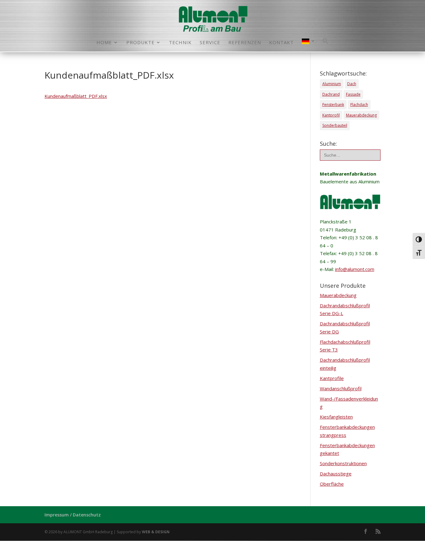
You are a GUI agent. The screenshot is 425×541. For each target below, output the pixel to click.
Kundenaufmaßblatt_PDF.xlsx (75, 96)
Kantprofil (331, 115)
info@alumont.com (354, 269)
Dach (351, 83)
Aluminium (331, 83)
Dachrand (331, 94)
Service (210, 42)
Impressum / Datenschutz (72, 515)
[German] (308, 45)
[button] (325, 45)
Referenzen (244, 42)
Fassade (353, 94)
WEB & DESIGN (156, 531)
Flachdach (359, 104)
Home (104, 42)
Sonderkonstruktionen (343, 463)
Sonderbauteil (334, 125)
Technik (180, 42)
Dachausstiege (336, 473)
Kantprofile (332, 378)
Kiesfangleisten (336, 417)
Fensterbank (333, 104)
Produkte (140, 42)
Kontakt (281, 42)
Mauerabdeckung (361, 115)
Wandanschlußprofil (341, 388)
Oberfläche (332, 484)
